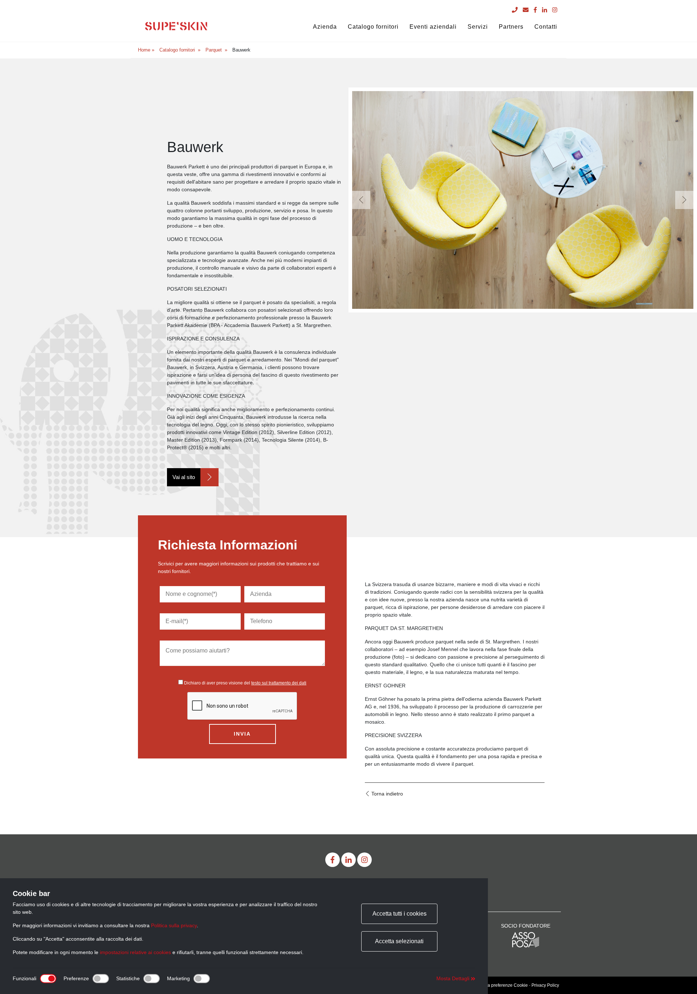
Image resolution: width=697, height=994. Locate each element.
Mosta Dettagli (453, 978)
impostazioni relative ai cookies (135, 952)
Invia (242, 734)
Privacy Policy (545, 985)
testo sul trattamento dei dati (278, 683)
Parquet (213, 50)
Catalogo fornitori (177, 50)
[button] (361, 200)
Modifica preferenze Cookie (500, 985)
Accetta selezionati (399, 941)
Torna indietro (386, 794)
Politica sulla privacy (174, 925)
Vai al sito (183, 477)
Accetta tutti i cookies (399, 914)
